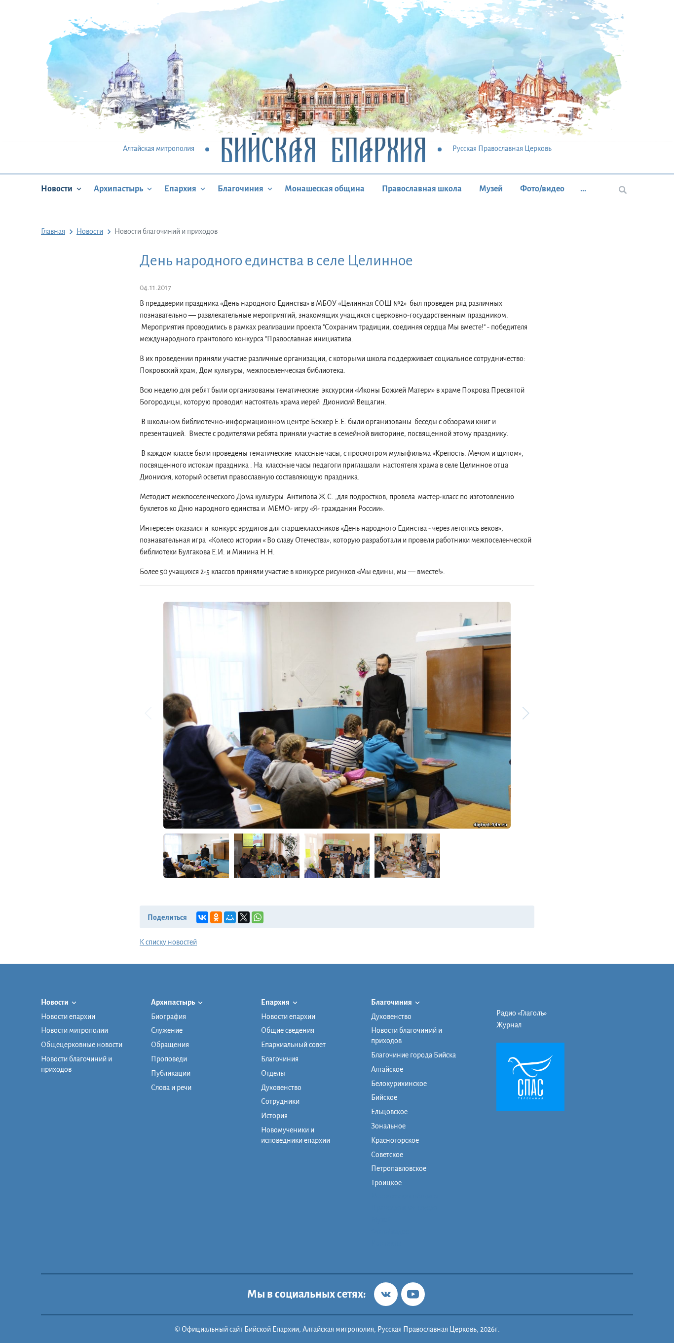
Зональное (388, 1126)
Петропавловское (398, 1168)
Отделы (273, 1073)
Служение (167, 1030)
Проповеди (169, 1059)
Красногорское (395, 1140)
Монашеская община (325, 188)
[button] (525, 713)
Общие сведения (287, 1030)
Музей (491, 188)
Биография (168, 1016)
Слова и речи (171, 1087)
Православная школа (422, 188)
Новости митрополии (74, 1030)
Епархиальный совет (293, 1045)
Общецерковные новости (81, 1045)
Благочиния (240, 188)
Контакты (386, 1243)
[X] (244, 917)
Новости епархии (68, 1016)
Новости (57, 188)
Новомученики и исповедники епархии (295, 1135)
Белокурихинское (399, 1084)
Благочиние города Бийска (413, 1055)
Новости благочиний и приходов (76, 1064)
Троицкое (386, 1183)
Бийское (384, 1097)
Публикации (170, 1073)
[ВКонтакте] (202, 917)
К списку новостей (168, 942)
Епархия (180, 188)
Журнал (509, 1025)
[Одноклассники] (216, 917)
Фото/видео (542, 188)
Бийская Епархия (323, 149)
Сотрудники (280, 1101)
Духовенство (281, 1087)
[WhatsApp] (257, 917)
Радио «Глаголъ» (521, 1013)
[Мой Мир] (230, 917)
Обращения (170, 1045)
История (274, 1116)
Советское (387, 1155)
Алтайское (387, 1069)
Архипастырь (118, 188)
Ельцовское (389, 1112)
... (583, 188)
